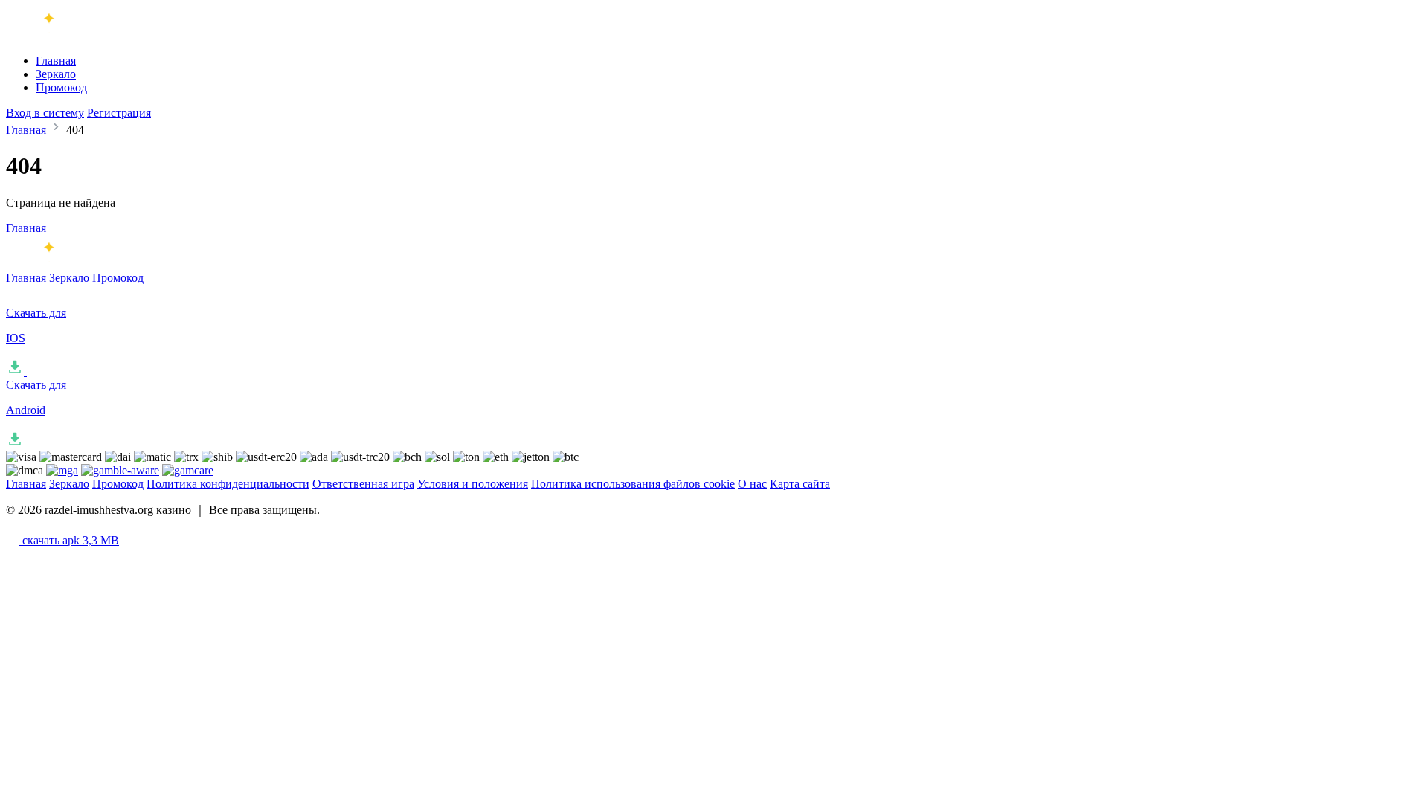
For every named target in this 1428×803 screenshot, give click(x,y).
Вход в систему (45, 112)
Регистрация (119, 112)
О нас (752, 483)
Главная (56, 60)
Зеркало (56, 74)
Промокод (61, 87)
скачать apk (69, 540)
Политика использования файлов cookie (633, 483)
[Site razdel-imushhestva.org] (67, 35)
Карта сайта (800, 483)
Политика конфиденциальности (228, 483)
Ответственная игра (363, 483)
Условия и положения (472, 483)
